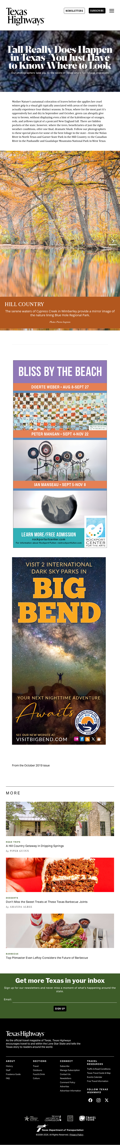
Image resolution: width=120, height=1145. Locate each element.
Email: (8, 999)
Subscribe (97, 10)
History (9, 1066)
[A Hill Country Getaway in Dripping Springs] (60, 835)
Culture (36, 1078)
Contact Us (65, 1074)
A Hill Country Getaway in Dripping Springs (35, 846)
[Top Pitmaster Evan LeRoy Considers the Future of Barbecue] (60, 947)
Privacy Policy (76, 1134)
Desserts (12, 898)
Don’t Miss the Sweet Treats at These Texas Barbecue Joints (47, 902)
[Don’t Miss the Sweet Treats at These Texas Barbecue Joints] (60, 891)
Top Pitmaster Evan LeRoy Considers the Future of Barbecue (47, 958)
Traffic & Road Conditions (98, 1069)
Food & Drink (39, 1074)
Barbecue (12, 954)
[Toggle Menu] (111, 10)
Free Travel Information (97, 1081)
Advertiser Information (70, 1090)
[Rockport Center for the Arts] (60, 546)
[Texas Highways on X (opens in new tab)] (106, 1100)
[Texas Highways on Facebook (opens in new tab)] (90, 1100)
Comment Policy (67, 1082)
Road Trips (13, 842)
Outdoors (37, 1070)
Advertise (64, 1086)
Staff (8, 1070)
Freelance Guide (13, 1074)
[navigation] (111, 10)
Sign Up (60, 1008)
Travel (36, 1066)
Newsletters (74, 10)
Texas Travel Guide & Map (99, 1073)
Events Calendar (94, 1077)
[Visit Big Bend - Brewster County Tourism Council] (59, 742)
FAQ (8, 1078)
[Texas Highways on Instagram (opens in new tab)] (98, 1100)
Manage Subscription (70, 1070)
